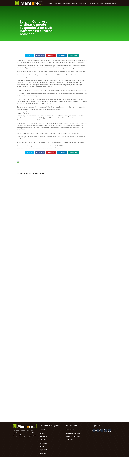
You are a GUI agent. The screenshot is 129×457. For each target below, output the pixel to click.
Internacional (66, 3)
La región (58, 3)
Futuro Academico (110, 3)
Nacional (50, 3)
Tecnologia (43, 453)
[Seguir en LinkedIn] (105, 430)
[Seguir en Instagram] (101, 430)
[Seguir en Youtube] (109, 430)
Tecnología (100, 3)
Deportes (74, 3)
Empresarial (91, 3)
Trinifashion (43, 443)
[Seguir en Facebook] (94, 430)
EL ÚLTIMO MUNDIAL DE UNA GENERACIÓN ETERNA (40, 401)
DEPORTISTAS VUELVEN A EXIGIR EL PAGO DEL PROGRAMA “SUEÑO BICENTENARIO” (52, 318)
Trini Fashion (83, 3)
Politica (42, 446)
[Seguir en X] (98, 430)
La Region (42, 433)
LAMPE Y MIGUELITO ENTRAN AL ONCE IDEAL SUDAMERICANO (44, 241)
